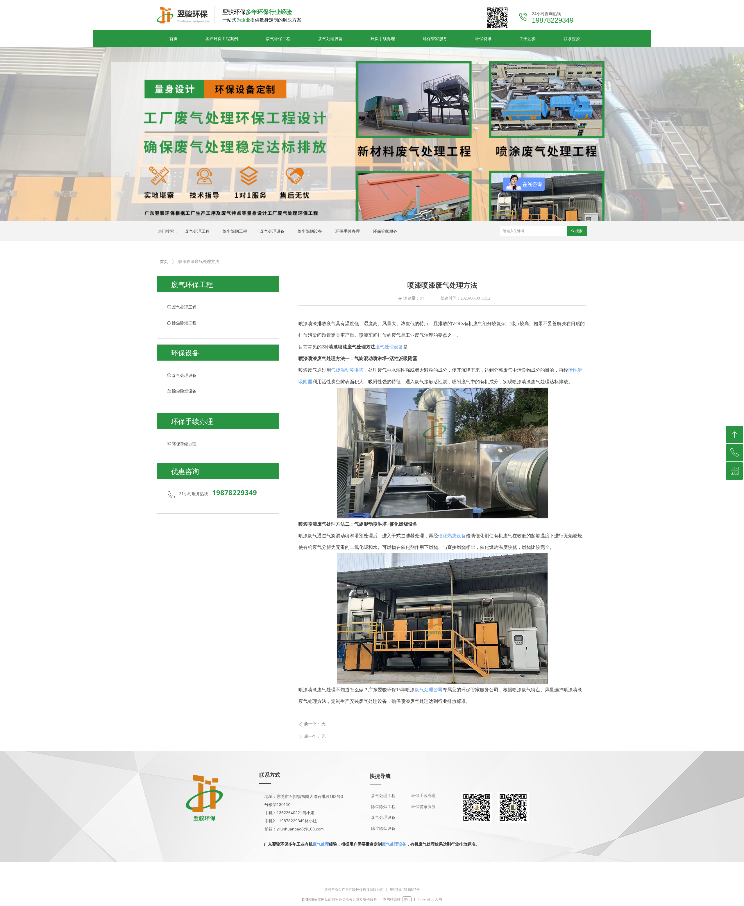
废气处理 (321, 844)
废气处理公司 (429, 689)
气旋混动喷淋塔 (347, 370)
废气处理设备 (389, 346)
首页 (164, 261)
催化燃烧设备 (452, 535)
